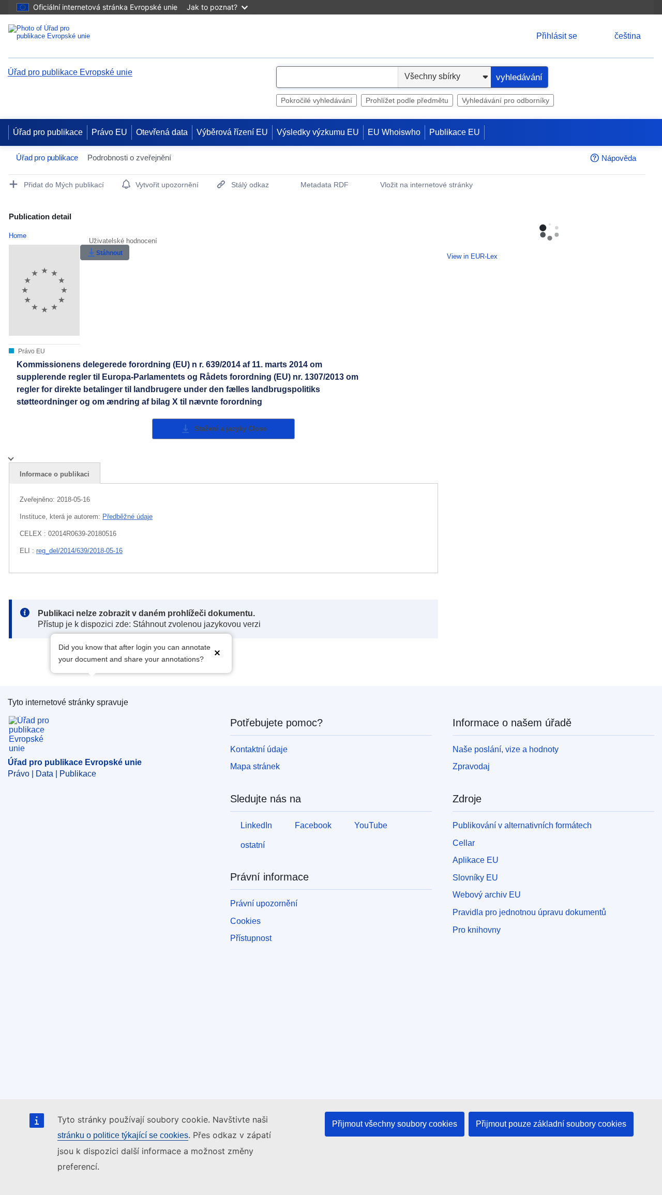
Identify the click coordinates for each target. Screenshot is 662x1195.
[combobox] (337, 77)
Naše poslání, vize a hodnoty (506, 749)
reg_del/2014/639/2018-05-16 (79, 551)
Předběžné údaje (127, 516)
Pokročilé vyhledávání (316, 100)
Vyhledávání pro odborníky (505, 100)
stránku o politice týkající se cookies (122, 1135)
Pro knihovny (477, 929)
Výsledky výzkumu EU (318, 132)
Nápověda (618, 158)
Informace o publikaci (54, 474)
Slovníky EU (475, 877)
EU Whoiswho (394, 132)
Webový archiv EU (487, 894)
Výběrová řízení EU (232, 132)
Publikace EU (454, 132)
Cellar (464, 843)
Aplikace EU (476, 860)
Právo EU (109, 132)
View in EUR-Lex (472, 256)
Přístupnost (251, 938)
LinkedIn (256, 825)
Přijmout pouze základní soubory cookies (551, 1123)
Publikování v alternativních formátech (522, 825)
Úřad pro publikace (48, 132)
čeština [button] (627, 36)
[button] (217, 652)
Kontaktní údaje (259, 749)
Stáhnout (109, 253)
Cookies (245, 921)
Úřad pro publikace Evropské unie (70, 72)
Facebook (313, 825)
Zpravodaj (471, 766)
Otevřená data (162, 132)
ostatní (252, 845)
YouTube (370, 825)
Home (17, 236)
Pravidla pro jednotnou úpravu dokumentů (529, 912)
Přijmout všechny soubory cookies (394, 1123)
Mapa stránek (255, 766)
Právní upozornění (263, 903)
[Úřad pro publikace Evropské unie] (49, 36)
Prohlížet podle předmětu (407, 100)
